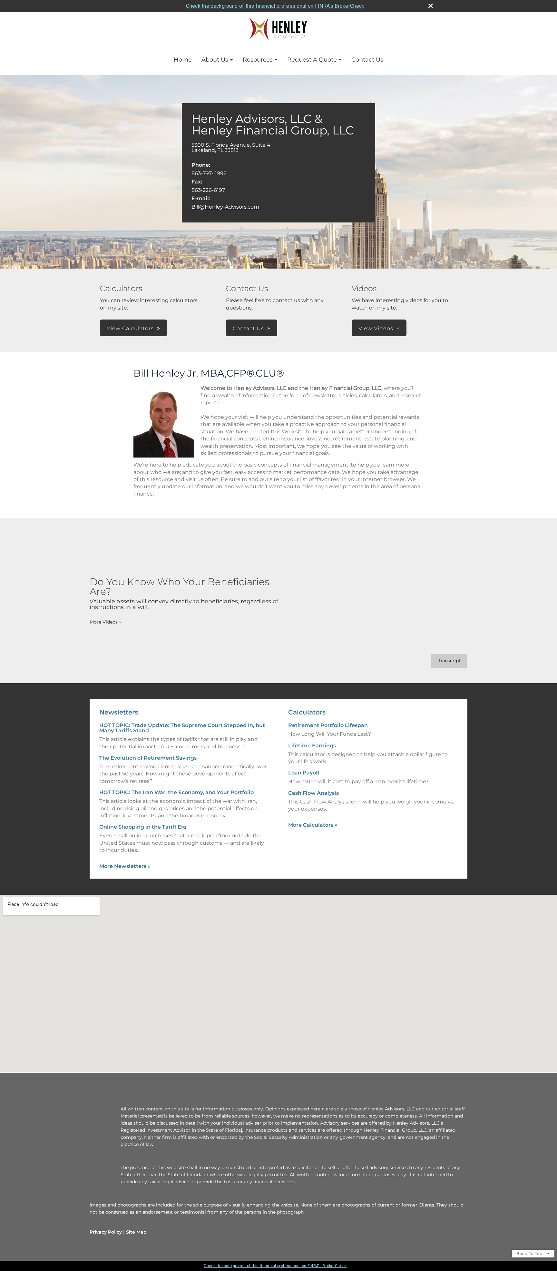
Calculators (307, 712)
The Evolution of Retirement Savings (148, 758)
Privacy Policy (106, 1232)
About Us (214, 59)
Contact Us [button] (248, 328)
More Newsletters (125, 866)
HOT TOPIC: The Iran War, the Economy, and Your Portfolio (176, 792)
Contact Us (367, 59)
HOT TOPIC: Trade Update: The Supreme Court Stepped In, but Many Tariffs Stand (182, 728)
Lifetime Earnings (312, 746)
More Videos (105, 622)
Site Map (136, 1232)
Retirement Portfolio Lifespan (328, 725)
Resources (258, 59)
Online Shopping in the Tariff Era (142, 827)
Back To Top (530, 1253)
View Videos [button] (375, 328)
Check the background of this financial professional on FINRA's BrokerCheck (275, 6)
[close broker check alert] (430, 5)
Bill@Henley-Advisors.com (225, 207)
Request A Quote (312, 59)
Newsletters (118, 712)
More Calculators (312, 825)
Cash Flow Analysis (313, 793)
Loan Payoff (304, 773)
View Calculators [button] (130, 328)
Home (183, 59)
